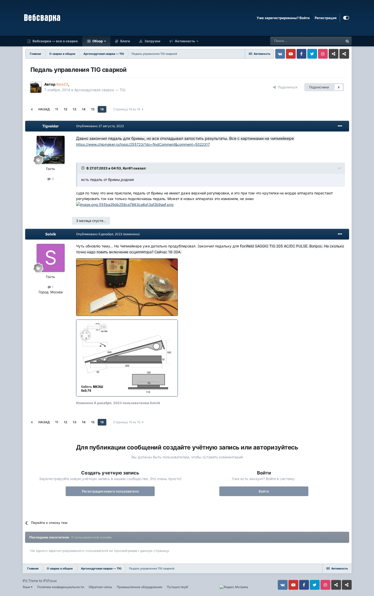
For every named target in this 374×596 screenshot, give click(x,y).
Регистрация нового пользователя (110, 491)
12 (65, 109)
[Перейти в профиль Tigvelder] (51, 150)
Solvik (50, 234)
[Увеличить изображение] (125, 204)
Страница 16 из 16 (127, 109)
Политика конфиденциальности (60, 587)
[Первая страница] (31, 109)
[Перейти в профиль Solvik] (51, 258)
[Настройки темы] (346, 17)
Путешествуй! (177, 587)
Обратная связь (100, 587)
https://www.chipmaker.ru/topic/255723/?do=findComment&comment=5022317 (143, 144)
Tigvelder (50, 126)
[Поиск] (347, 41)
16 (102, 109)
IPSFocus (50, 580)
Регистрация (326, 18)
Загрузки (152, 41)
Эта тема (329, 41)
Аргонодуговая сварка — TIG (99, 90)
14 (83, 109)
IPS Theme (30, 580)
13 (74, 109)
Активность (184, 41)
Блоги (125, 41)
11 (56, 109)
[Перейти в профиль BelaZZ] (35, 87)
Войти (264, 491)
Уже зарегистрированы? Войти (283, 18)
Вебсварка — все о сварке (55, 41)
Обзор (97, 41)
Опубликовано (100, 126)
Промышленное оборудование (139, 587)
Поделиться (286, 87)
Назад (44, 109)
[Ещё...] (340, 126)
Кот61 (128, 168)
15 (93, 109)
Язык (27, 587)
